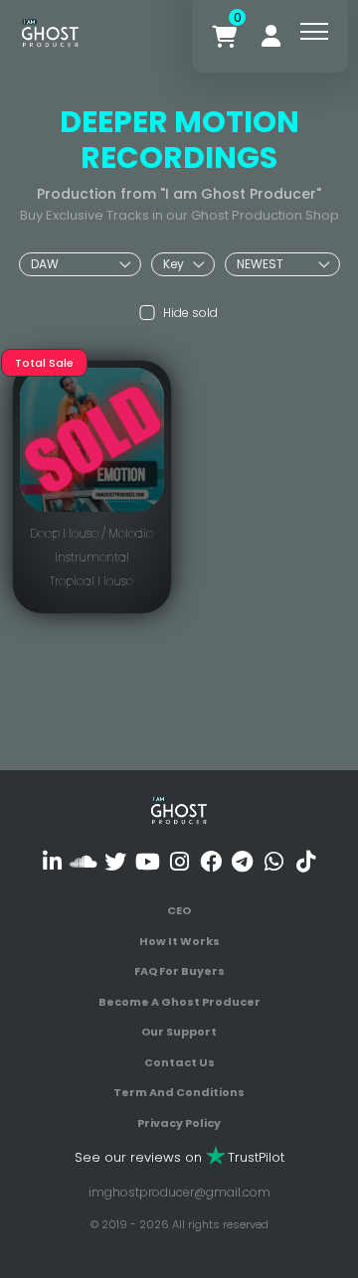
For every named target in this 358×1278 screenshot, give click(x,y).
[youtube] (147, 861)
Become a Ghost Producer (179, 1002)
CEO (179, 910)
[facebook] (210, 861)
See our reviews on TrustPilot (179, 1157)
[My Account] (271, 36)
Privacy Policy (179, 1123)
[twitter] (115, 861)
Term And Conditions (179, 1092)
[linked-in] (52, 861)
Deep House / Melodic (91, 533)
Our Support (179, 1031)
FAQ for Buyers (179, 971)
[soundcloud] (84, 861)
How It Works (179, 941)
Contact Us (179, 1062)
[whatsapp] (274, 861)
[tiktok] (305, 861)
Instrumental (92, 557)
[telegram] (242, 861)
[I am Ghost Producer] (50, 31)
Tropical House (91, 580)
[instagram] (179, 861)
